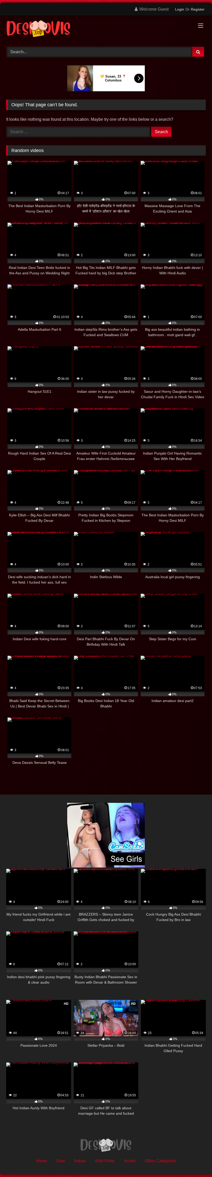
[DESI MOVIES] (106, 29)
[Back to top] (196, 1162)
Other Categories (160, 1161)
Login (179, 9)
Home (41, 1161)
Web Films (105, 1161)
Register (198, 9)
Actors (129, 1161)
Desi (60, 1161)
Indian (80, 1161)
